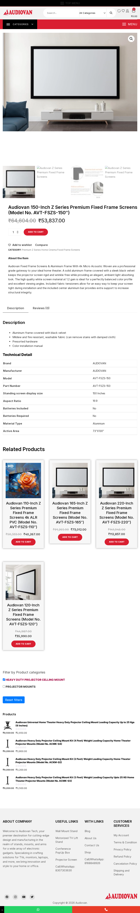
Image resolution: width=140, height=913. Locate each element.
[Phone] (106, 909)
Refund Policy (122, 856)
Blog (87, 831)
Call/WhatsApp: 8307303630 (65, 868)
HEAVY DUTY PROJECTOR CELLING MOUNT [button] (35, 679)
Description (15, 308)
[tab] (15, 308)
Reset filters (13, 700)
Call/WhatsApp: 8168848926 (94, 861)
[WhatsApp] (38, 909)
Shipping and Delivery (121, 872)
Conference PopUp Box (63, 850)
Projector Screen (66, 859)
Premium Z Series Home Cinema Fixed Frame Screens (51, 249)
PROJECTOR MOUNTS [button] (21, 686)
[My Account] (127, 11)
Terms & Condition (125, 842)
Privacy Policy (122, 849)
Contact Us (92, 845)
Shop (88, 852)
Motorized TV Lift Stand (66, 840)
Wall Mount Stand (66, 831)
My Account (121, 835)
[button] (129, 24)
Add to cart (36, 232)
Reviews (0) (41, 308)
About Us (90, 838)
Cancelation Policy (125, 863)
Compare (41, 245)
